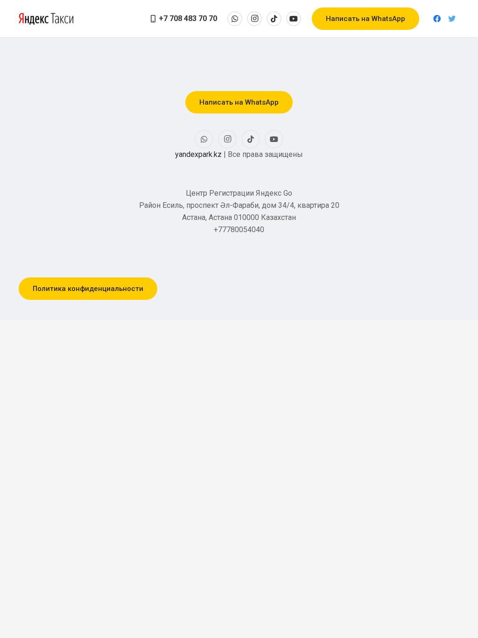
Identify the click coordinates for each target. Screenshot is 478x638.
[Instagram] (254, 18)
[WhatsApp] (234, 18)
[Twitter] (451, 18)
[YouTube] (293, 18)
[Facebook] (436, 18)
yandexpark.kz (198, 154)
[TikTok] (274, 18)
